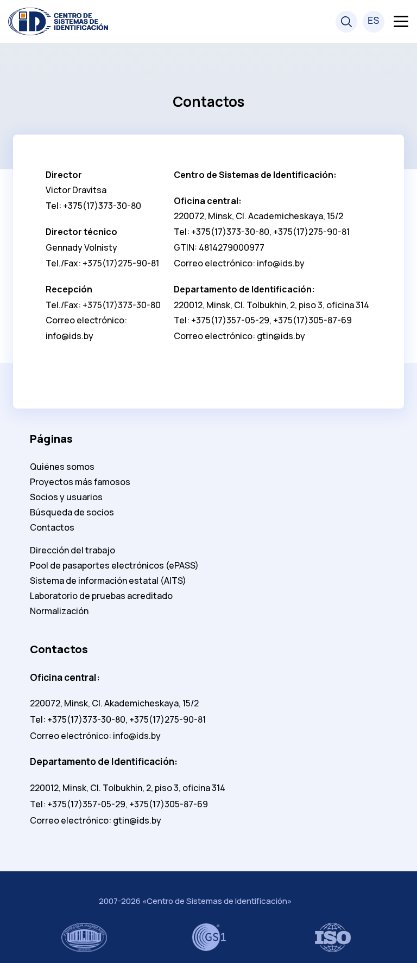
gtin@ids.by (281, 336)
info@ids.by (69, 336)
